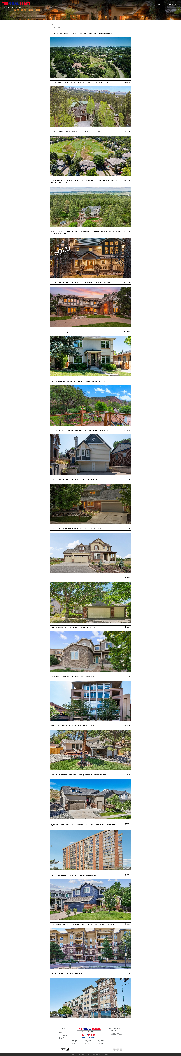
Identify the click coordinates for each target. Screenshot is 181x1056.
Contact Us (172, 4)
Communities (62, 1032)
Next (53, 1022)
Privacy (107, 1054)
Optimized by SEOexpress (84, 1054)
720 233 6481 (100, 1043)
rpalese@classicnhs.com (77, 1041)
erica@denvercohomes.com (103, 1041)
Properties (162, 4)
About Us (61, 1039)
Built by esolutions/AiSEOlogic (97, 1054)
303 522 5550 (75, 1043)
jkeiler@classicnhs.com (90, 1041)
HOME (60, 1030)
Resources (62, 1037)
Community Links (64, 1034)
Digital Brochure (64, 1035)
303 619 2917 (88, 1043)
